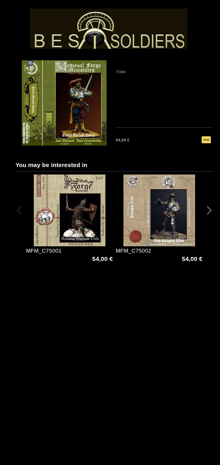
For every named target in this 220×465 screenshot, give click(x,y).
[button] (209, 210)
